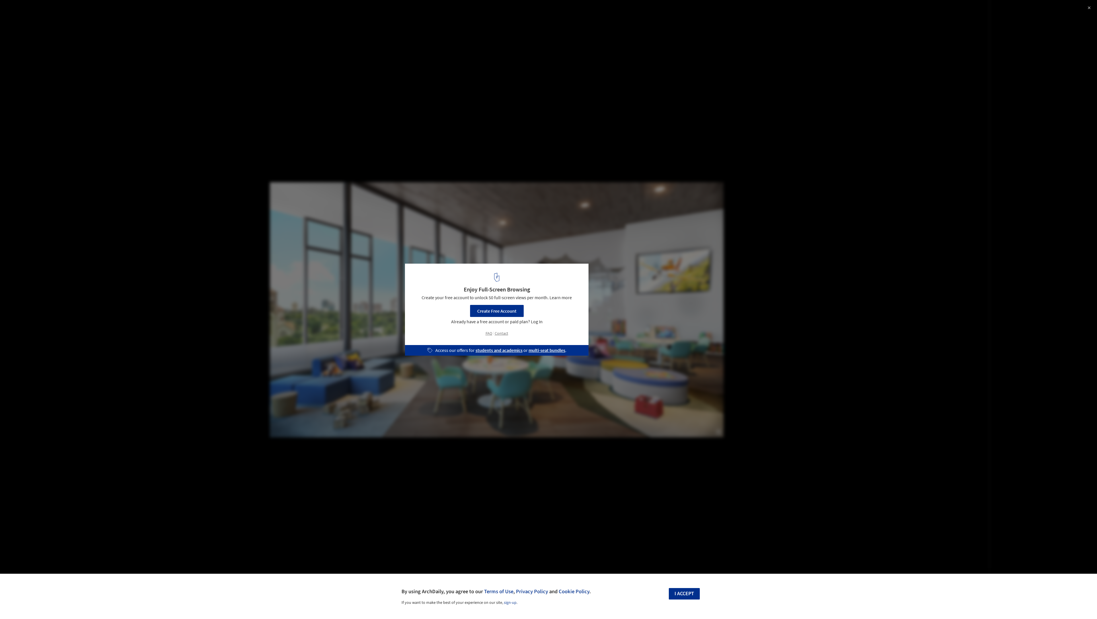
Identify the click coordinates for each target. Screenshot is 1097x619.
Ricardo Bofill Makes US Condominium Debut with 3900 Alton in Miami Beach (86, 15)
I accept (684, 593)
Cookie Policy (574, 591)
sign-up (510, 603)
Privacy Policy (532, 591)
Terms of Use (498, 591)
